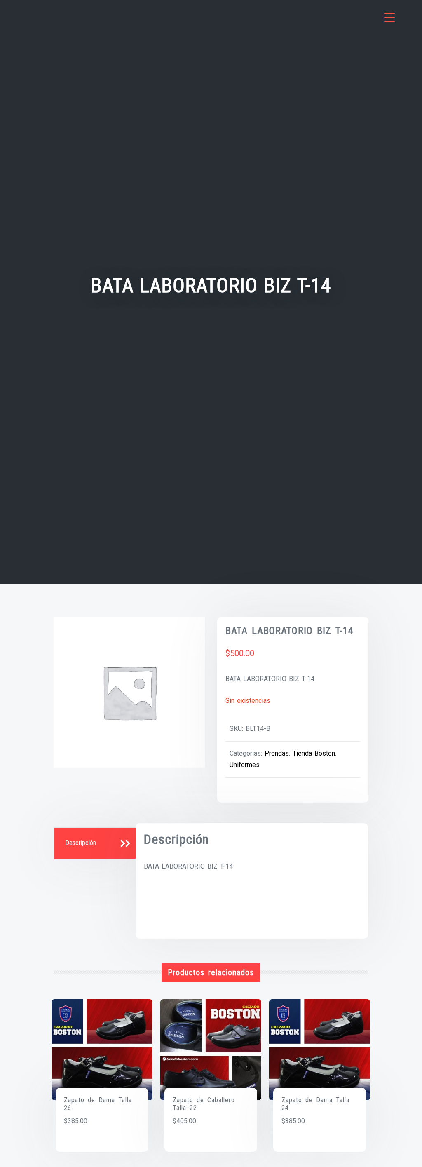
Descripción (80, 843)
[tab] (95, 843)
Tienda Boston (314, 753)
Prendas (277, 753)
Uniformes (245, 765)
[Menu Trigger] (389, 17)
